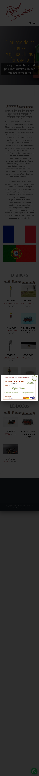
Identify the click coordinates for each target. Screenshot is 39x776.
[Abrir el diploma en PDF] (19, 388)
